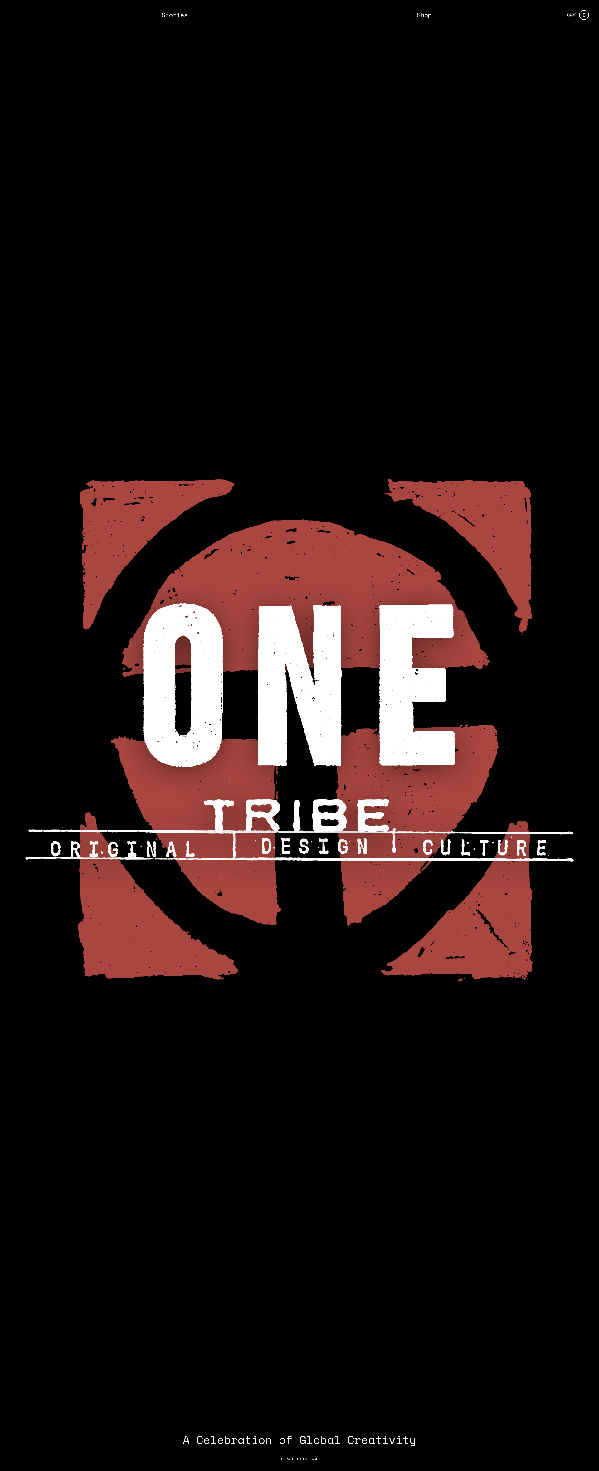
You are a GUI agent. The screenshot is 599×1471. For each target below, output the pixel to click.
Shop (424, 14)
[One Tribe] (299, 15)
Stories (175, 14)
